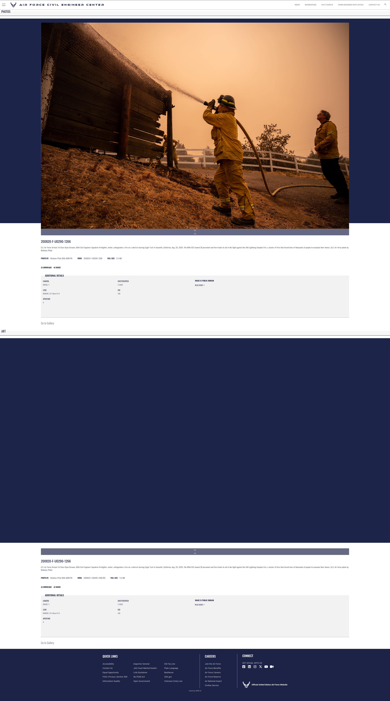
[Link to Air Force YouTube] (266, 666)
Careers (210, 656)
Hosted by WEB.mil (195, 691)
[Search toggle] (385, 5)
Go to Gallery (47, 323)
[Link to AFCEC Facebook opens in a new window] (243, 666)
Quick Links (110, 656)
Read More (199, 285)
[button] (3, 5)
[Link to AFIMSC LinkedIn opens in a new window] (249, 666)
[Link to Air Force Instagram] (255, 666)
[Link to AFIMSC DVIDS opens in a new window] (271, 666)
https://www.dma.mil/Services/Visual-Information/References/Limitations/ (259, 292)
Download (47, 267)
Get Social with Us (252, 663)
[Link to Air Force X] (260, 666)
